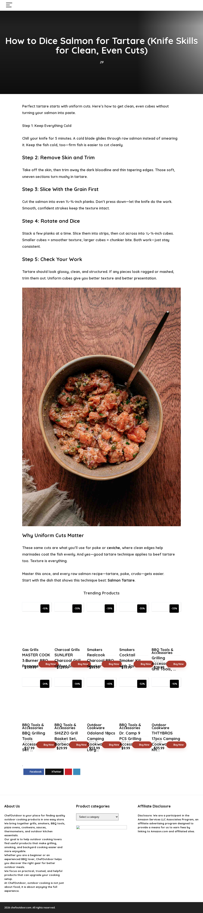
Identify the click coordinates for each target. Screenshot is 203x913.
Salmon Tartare (121, 580)
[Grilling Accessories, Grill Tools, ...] (166, 630)
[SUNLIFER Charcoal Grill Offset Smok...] (69, 630)
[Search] (192, 5)
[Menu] (9, 5)
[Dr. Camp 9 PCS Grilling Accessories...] (133, 705)
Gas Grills (30, 649)
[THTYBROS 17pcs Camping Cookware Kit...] (166, 705)
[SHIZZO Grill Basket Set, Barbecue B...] (69, 705)
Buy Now (51, 663)
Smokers (94, 649)
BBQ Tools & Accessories (162, 651)
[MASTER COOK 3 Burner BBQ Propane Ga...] (36, 630)
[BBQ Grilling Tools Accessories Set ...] (36, 705)
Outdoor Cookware (96, 726)
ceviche (113, 547)
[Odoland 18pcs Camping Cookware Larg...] (101, 705)
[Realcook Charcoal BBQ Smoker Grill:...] (101, 630)
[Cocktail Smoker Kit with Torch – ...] (133, 630)
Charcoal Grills (67, 649)
